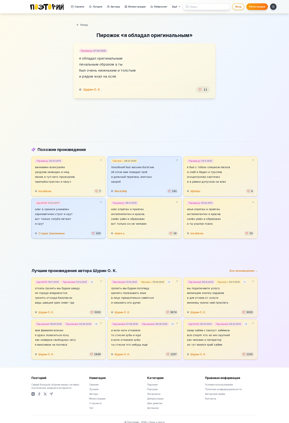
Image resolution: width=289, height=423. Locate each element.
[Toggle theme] (273, 6)
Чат (91, 407)
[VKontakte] (33, 394)
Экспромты (153, 393)
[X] (45, 394)
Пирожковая (75, 282)
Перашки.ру (93, 51)
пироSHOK (48, 203)
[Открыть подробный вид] (101, 160)
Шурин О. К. (92, 89)
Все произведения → (244, 270)
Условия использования (219, 384)
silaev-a (119, 233)
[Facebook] (39, 394)
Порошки (152, 389)
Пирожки (152, 384)
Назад (84, 24)
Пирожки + (124, 161)
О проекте (95, 403)
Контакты (210, 398)
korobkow (44, 191)
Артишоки (153, 407)
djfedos (195, 191)
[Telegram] (51, 394)
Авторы (115, 6)
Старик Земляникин (51, 233)
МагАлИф (121, 191)
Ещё (174, 6)
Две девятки (154, 403)
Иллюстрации (137, 6)
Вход (238, 6)
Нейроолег (160, 6)
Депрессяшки (155, 398)
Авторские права (215, 393)
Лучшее (97, 6)
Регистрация (257, 6)
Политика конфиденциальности (223, 389)
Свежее (79, 6)
